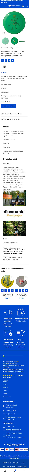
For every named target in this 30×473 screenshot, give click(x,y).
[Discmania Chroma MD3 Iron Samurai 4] (7, 281)
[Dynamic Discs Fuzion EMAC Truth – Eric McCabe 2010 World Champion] (21, 281)
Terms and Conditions (9, 466)
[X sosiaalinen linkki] (13, 119)
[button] (11, 279)
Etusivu (3, 48)
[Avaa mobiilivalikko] (2, 5)
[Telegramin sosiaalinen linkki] (19, 119)
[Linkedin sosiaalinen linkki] (17, 119)
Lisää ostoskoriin (8, 106)
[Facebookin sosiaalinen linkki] (11, 119)
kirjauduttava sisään (14, 257)
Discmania (19, 48)
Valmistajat (10, 48)
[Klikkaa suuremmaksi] (4, 33)
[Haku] (5, 5)
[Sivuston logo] (14, 5)
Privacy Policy (22, 466)
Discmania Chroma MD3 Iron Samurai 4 (7, 296)
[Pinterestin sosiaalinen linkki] (15, 119)
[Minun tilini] (26, 5)
